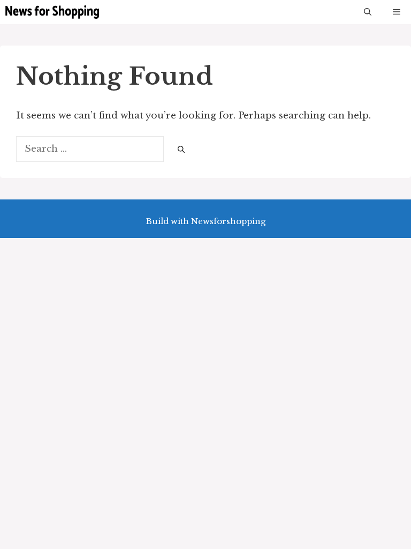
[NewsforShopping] (52, 12)
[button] (367, 12)
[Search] (181, 149)
